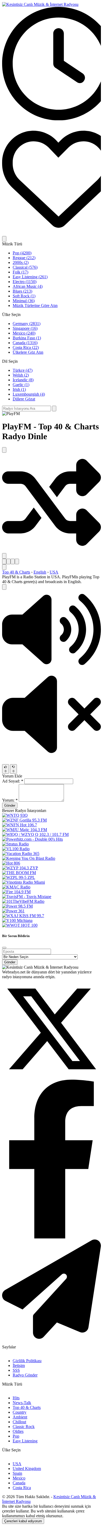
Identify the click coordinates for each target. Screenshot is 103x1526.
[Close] (4, 947)
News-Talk (22, 1402)
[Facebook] (51, 1237)
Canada (19, 1483)
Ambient (20, 1417)
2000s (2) (21, 262)
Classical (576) (25, 267)
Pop (16, 1436)
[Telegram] (51, 1337)
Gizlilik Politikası (27, 1360)
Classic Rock (24, 1426)
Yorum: (10, 800)
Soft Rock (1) (24, 296)
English (40, 572)
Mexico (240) (24, 333)
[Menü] (4, 239)
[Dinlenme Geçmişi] (51, 119)
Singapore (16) (25, 328)
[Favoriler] (51, 233)
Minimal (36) (24, 300)
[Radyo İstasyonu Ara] (54, 408)
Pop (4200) (22, 253)
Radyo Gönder (25, 1375)
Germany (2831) (26, 323)
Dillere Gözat (24, 399)
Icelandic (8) (23, 380)
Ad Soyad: (12, 781)
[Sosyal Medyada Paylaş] (4, 556)
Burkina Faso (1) (27, 338)
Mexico (19, 1478)
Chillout (19, 1422)
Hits (16, 1398)
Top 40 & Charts (16, 572)
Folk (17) (20, 272)
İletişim (19, 1365)
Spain (17, 1473)
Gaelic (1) (21, 384)
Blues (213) (22, 291)
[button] (51, 667)
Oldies (18, 1431)
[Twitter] (51, 1077)
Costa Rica (22, 1487)
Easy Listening (25, 1441)
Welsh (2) (21, 375)
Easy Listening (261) (30, 277)
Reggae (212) (24, 257)
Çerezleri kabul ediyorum (23, 1521)
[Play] (4, 587)
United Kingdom (27, 1468)
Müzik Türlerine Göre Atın (35, 305)
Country (19, 1412)
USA (54, 572)
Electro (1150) (24, 281)
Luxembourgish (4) (29, 394)
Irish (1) (19, 389)
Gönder (9, 805)
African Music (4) (28, 286)
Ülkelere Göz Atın (28, 352)
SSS (16, 1370)
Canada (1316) (25, 342)
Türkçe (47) (22, 370)
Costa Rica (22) (26, 347)
